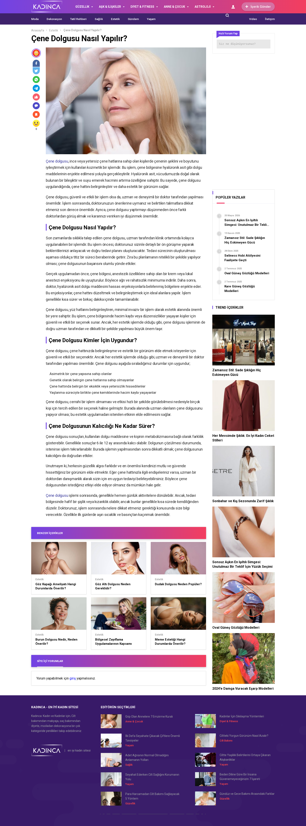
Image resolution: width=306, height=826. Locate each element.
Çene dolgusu (57, 161)
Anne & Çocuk (134, 721)
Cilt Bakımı (226, 740)
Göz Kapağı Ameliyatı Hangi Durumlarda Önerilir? (55, 586)
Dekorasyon (54, 19)
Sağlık (99, 19)
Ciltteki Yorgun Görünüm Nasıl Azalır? (244, 735)
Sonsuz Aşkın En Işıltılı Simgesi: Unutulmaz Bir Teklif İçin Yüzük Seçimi (242, 564)
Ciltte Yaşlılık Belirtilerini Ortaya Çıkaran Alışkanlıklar (245, 757)
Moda (35, 19)
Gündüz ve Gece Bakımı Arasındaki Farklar (247, 793)
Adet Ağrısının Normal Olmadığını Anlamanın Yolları (147, 757)
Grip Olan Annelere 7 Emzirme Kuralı (149, 716)
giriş (73, 678)
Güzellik (130, 803)
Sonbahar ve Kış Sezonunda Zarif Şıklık (243, 501)
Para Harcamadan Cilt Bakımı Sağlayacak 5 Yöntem (152, 796)
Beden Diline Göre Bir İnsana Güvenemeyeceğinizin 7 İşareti (240, 777)
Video (253, 19)
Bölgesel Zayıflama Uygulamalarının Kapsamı (113, 642)
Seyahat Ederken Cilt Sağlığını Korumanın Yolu (152, 777)
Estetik (115, 19)
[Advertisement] (243, 120)
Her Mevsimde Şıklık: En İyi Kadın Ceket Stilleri (243, 438)
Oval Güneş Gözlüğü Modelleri (235, 628)
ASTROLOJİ (203, 6)
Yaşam (151, 19)
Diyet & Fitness (229, 721)
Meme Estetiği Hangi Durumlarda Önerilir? (170, 642)
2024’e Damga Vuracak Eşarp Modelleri (243, 689)
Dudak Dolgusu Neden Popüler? (178, 584)
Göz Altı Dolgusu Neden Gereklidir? (113, 586)
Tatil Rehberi (78, 19)
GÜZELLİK (82, 6)
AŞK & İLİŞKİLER (110, 6)
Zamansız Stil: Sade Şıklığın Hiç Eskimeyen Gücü (236, 372)
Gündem (133, 19)
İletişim (270, 19)
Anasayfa (37, 30)
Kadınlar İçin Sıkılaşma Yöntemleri (242, 716)
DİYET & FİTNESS (142, 6)
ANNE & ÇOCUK (174, 6)
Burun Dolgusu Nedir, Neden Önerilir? (56, 642)
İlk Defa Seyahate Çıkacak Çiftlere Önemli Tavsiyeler (152, 738)
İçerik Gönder (261, 7)
